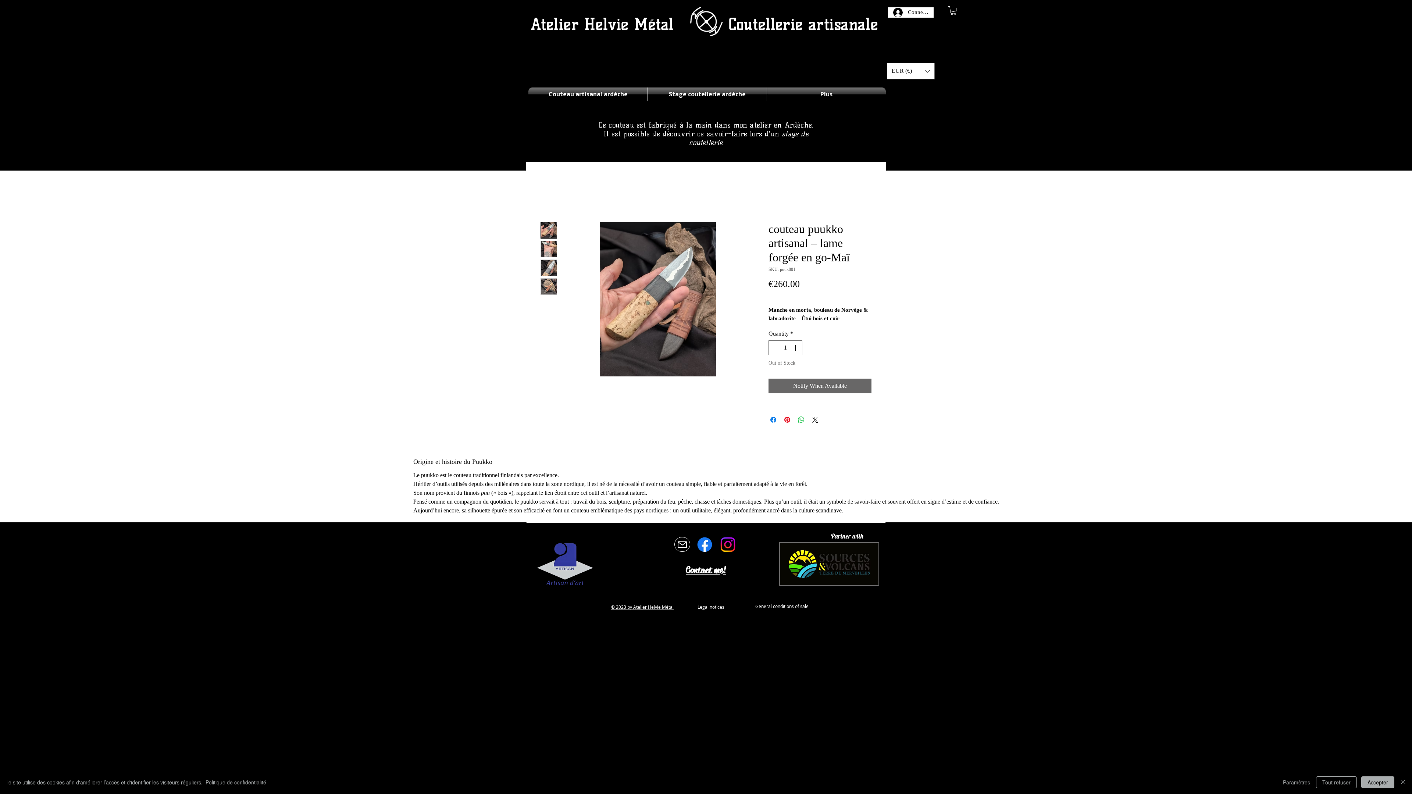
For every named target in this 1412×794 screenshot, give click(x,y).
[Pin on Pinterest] (787, 419)
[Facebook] (704, 544)
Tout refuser (1336, 782)
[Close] (1403, 782)
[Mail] (682, 544)
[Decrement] (775, 348)
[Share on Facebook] (773, 419)
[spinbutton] (785, 348)
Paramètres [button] (1296, 782)
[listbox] (911, 71)
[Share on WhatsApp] (801, 419)
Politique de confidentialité (236, 782)
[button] (953, 10)
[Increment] (796, 348)
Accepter (1378, 782)
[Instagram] (728, 544)
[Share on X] (815, 419)
